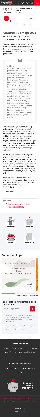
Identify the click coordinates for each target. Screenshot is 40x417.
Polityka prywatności (16, 399)
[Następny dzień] (11, 9)
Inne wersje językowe (9, 401)
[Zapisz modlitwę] (16, 24)
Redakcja (28, 399)
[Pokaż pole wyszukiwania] (17, 2)
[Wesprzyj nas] (27, 2)
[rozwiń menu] (37, 3)
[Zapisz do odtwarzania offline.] (31, 24)
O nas (35, 399)
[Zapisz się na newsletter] (32, 308)
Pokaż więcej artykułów (27, 296)
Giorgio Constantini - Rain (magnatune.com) (19, 205)
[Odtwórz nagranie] (6, 18)
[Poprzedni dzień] (3, 9)
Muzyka (5, 399)
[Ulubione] (22, 2)
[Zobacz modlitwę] (23, 24)
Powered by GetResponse (26, 401)
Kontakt (5, 404)
